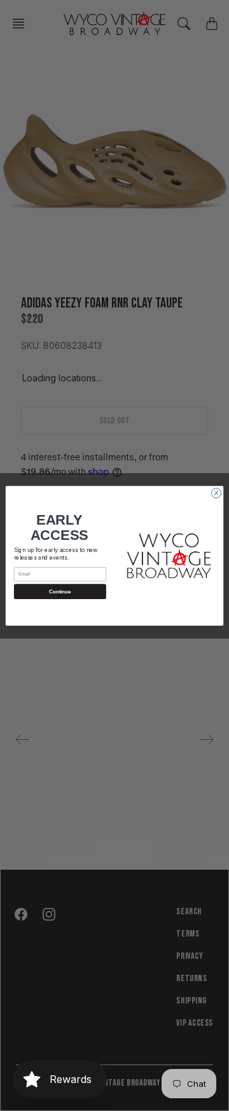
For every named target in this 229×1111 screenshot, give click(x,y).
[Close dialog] (216, 492)
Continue (60, 591)
